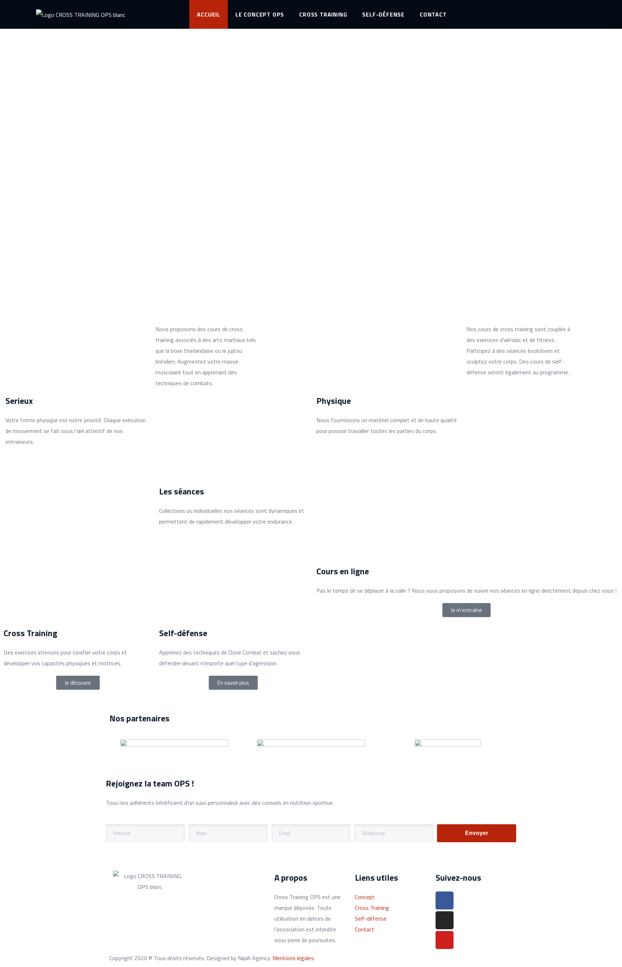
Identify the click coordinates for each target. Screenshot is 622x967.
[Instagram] (445, 920)
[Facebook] (445, 900)
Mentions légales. (293, 958)
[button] (466, 610)
